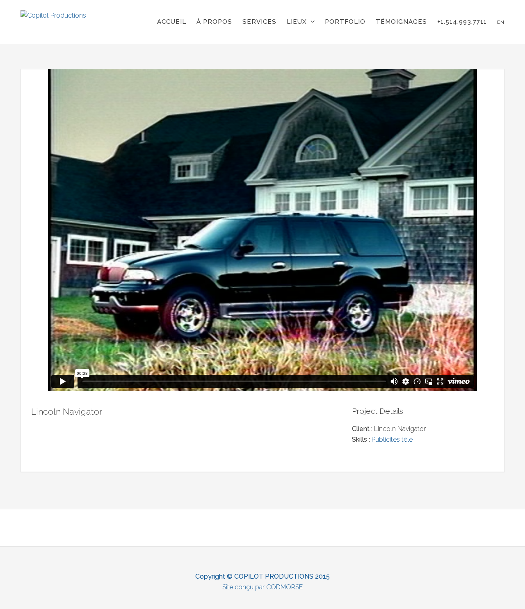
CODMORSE (284, 587)
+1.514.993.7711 (462, 21)
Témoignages (401, 21)
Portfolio (345, 21)
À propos (214, 21)
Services (259, 21)
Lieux (297, 21)
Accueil (171, 21)
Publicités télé (392, 439)
